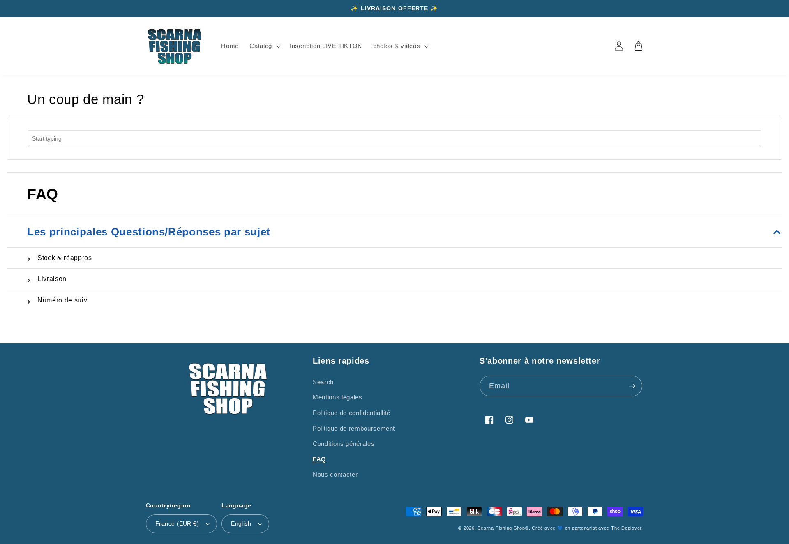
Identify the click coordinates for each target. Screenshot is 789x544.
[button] (264, 46)
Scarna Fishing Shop (501, 528)
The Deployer (626, 528)
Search (323, 381)
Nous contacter (335, 474)
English (241, 523)
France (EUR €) (177, 523)
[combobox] (394, 138)
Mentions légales (337, 397)
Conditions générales (343, 443)
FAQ (319, 459)
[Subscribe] (632, 386)
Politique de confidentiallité (351, 412)
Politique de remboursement (354, 428)
